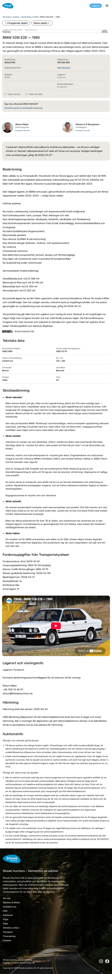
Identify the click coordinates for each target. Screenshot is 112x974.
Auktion (16, 17)
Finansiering (9, 936)
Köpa (5, 919)
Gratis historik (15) (24, 331)
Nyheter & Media (11, 902)
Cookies (7, 940)
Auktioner (8, 915)
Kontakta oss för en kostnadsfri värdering (23, 108)
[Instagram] (101, 961)
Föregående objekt (16, 23)
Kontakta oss (9, 906)
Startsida (7, 17)
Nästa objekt (42, 23)
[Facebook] (107, 961)
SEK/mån (63, 68)
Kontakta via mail (22, 130)
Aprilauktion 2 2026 (29, 17)
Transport (8, 932)
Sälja (5, 923)
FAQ (5, 911)
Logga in (95, 5)
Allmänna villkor (11, 927)
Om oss (7, 898)
